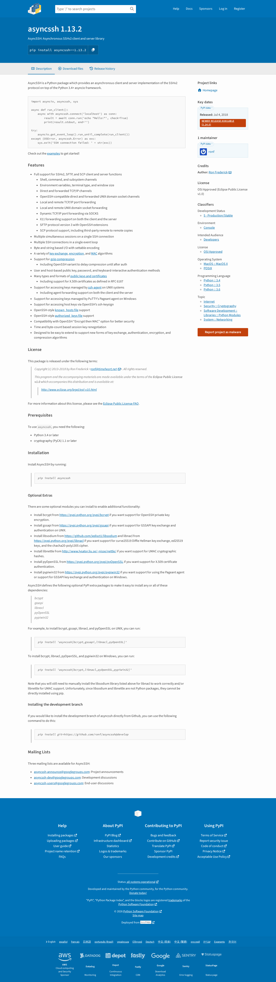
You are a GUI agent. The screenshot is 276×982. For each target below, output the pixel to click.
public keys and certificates (88, 276)
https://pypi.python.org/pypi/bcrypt (84, 515)
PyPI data (206, 108)
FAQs (62, 857)
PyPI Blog (111, 835)
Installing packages (61, 835)
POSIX (208, 268)
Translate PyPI (161, 846)
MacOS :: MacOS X (216, 264)
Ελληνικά (137, 942)
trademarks (175, 900)
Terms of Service (212, 835)
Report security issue (214, 841)
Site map (138, 915)
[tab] (41, 68)
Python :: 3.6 (212, 289)
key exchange (59, 253)
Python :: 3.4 (212, 280)
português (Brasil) (104, 942)
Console (209, 227)
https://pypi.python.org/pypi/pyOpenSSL (95, 562)
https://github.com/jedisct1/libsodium (90, 536)
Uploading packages (60, 841)
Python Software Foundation (136, 904)
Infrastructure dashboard (111, 841)
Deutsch (150, 942)
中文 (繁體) (180, 942)
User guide (60, 846)
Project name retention (60, 851)
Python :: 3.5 (212, 285)
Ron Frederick (218, 172)
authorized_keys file (68, 316)
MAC (94, 253)
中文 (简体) (164, 942)
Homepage (210, 90)
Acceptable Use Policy (212, 857)
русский (195, 942)
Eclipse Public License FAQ (121, 403)
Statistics (113, 846)
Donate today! (138, 893)
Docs (189, 8)
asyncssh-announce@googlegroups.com (62, 772)
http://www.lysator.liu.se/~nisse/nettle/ (89, 551)
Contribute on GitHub (161, 841)
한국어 (232, 942)
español (63, 942)
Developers (211, 239)
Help (176, 8)
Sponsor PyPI (163, 851)
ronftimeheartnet (104, 369)
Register (239, 8)
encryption (76, 253)
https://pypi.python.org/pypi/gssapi (84, 525)
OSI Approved (213, 251)
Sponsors (205, 8)
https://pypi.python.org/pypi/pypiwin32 (92, 572)
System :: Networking (218, 319)
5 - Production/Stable (218, 215)
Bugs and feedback (163, 835)
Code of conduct (212, 846)
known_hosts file (66, 310)
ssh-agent (94, 287)
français (75, 942)
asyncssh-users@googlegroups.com (58, 783)
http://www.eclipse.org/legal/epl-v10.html (69, 389)
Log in (223, 8)
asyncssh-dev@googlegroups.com (57, 777)
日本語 (87, 942)
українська (123, 942)
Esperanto (219, 942)
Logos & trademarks (112, 851)
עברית (207, 942)
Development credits (161, 857)
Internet (209, 301)
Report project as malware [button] (223, 332)
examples (53, 153)
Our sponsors (112, 857)
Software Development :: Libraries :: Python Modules (222, 312)
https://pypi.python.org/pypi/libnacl (59, 541)
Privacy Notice (212, 851)
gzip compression (63, 259)
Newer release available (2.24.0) (218, 122)
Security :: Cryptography (220, 306)
